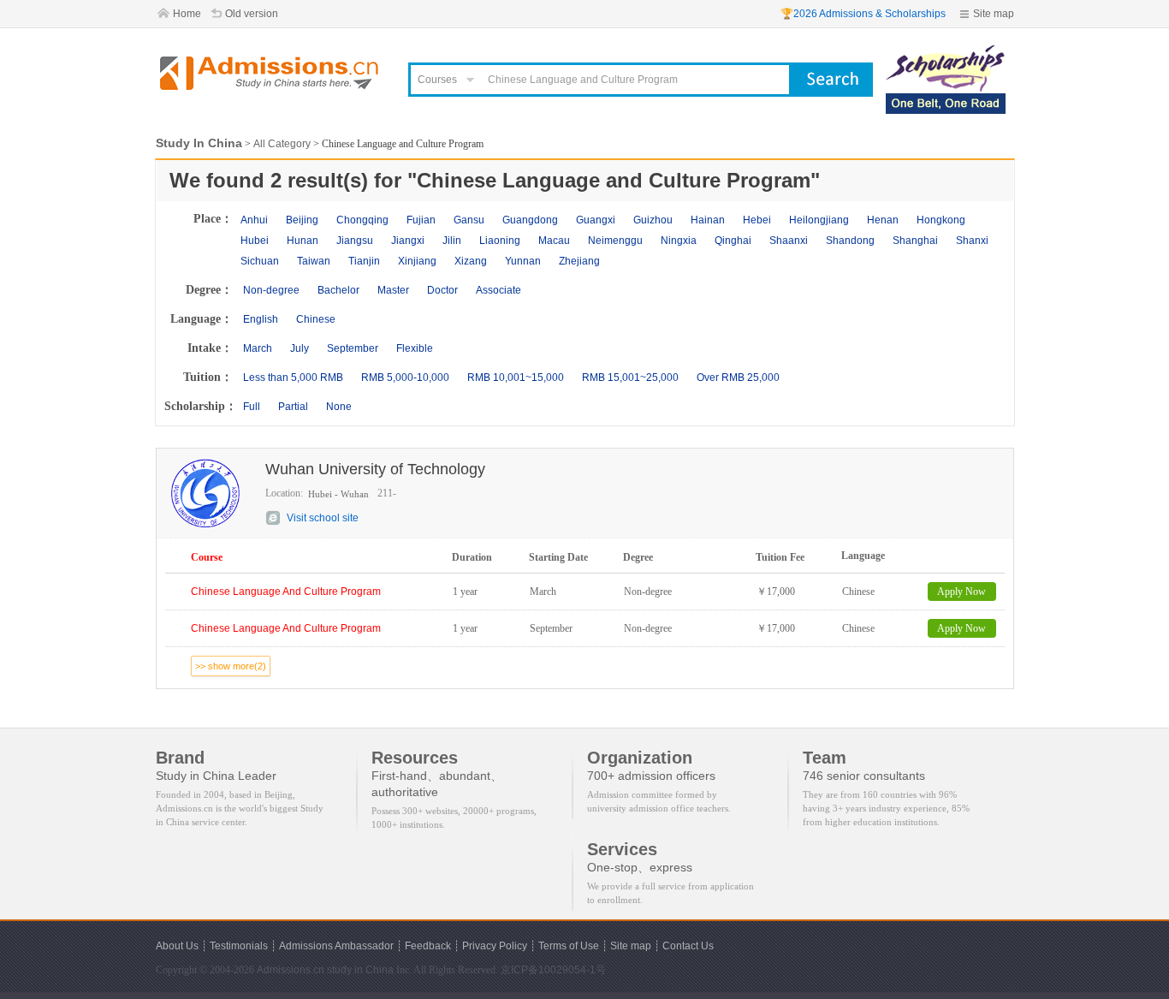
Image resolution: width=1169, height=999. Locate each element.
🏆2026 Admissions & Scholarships (863, 14)
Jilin (451, 241)
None (339, 407)
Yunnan (523, 261)
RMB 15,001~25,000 (630, 378)
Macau (554, 241)
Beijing (302, 220)
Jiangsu (354, 241)
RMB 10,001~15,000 (515, 378)
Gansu (469, 220)
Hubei (254, 241)
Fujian (421, 220)
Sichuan (259, 261)
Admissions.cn (290, 970)
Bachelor (338, 290)
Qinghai (733, 241)
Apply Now (961, 592)
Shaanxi (788, 241)
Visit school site (323, 518)
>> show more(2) (230, 666)
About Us (177, 946)
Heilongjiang (819, 220)
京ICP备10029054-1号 (553, 970)
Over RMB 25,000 (738, 378)
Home (187, 14)
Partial (293, 407)
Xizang (470, 261)
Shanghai (915, 241)
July (299, 348)
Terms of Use (568, 946)
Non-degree (271, 290)
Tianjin (364, 261)
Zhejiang (579, 261)
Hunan (302, 241)
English (260, 319)
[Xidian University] (946, 53)
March (257, 348)
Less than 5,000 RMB (293, 378)
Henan (883, 220)
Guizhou (653, 220)
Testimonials (239, 946)
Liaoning (499, 241)
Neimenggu (615, 241)
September (352, 348)
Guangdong (530, 220)
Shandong (850, 241)
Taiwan (313, 261)
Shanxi (972, 241)
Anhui (254, 220)
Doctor (442, 290)
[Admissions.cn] (271, 73)
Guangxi (595, 220)
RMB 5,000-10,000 (405, 378)
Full (251, 407)
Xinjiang (417, 261)
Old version (251, 14)
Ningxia (679, 241)
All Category (282, 144)
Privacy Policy (494, 946)
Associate (498, 290)
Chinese (315, 319)
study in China (360, 970)
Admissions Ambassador (336, 946)
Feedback (428, 946)
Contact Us (688, 946)
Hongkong (941, 220)
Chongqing (362, 220)
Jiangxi (407, 241)
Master (393, 290)
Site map (993, 14)
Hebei (757, 220)
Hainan (708, 220)
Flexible (414, 348)
